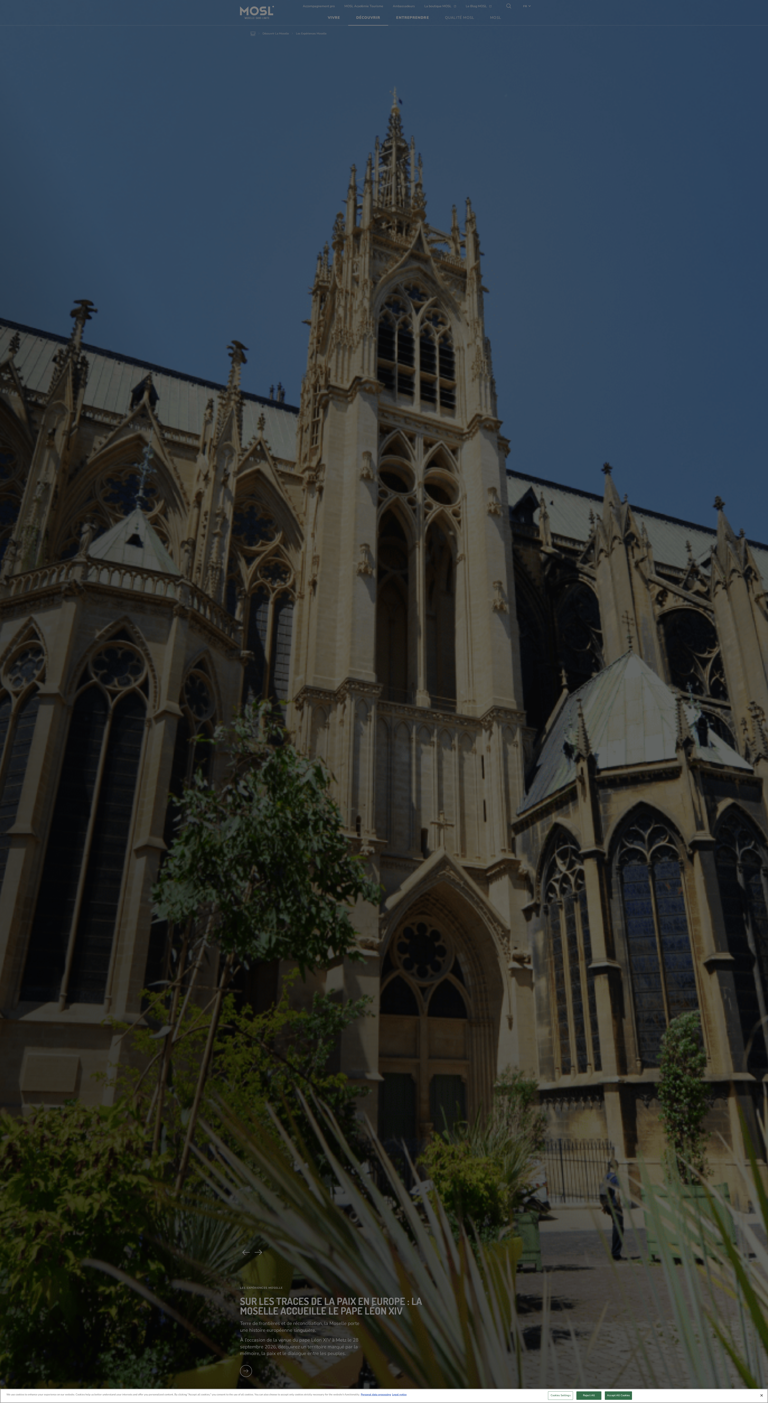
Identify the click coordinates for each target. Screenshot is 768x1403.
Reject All (589, 1395)
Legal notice (399, 1394)
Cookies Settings (561, 1395)
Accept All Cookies (618, 1395)
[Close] (761, 1395)
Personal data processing (376, 1394)
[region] (384, 1396)
